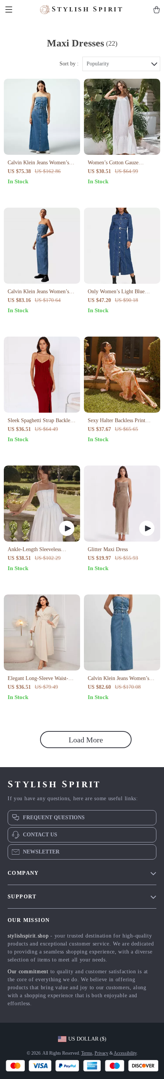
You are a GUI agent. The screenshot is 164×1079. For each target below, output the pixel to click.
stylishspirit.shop (28, 936)
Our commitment (28, 971)
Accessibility (125, 1053)
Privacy (101, 1053)
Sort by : (69, 64)
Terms (86, 1053)
